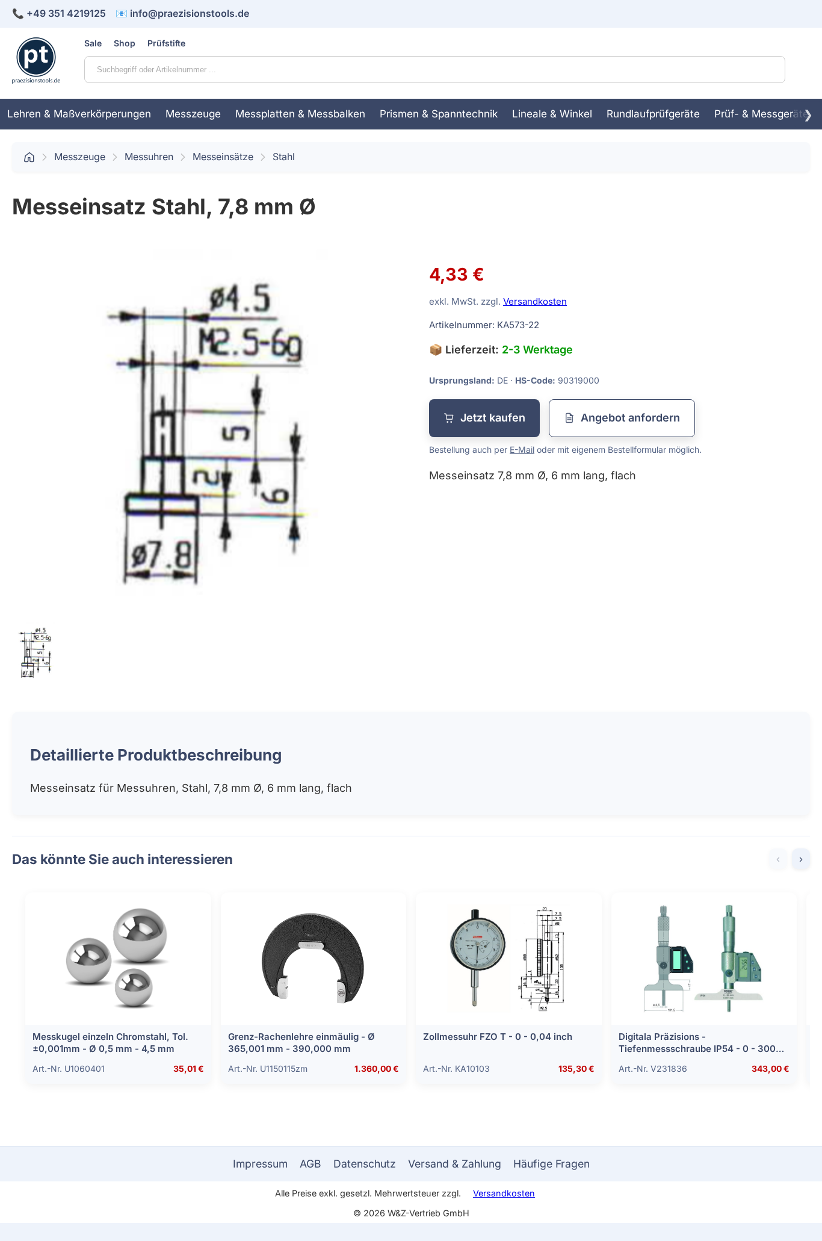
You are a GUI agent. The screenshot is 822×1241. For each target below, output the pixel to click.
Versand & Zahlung (454, 1163)
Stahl (284, 157)
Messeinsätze (223, 157)
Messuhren (149, 157)
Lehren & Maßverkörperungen (79, 114)
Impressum (260, 1163)
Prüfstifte (166, 43)
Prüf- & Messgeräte (761, 114)
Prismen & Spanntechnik (439, 114)
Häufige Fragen (551, 1163)
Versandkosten (535, 301)
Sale (93, 43)
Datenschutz (364, 1163)
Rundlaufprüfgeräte (653, 114)
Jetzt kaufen (492, 417)
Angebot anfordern (630, 417)
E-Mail (522, 449)
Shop (124, 43)
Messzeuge (193, 114)
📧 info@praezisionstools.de (182, 13)
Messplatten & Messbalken (300, 114)
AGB (310, 1163)
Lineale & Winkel (552, 114)
